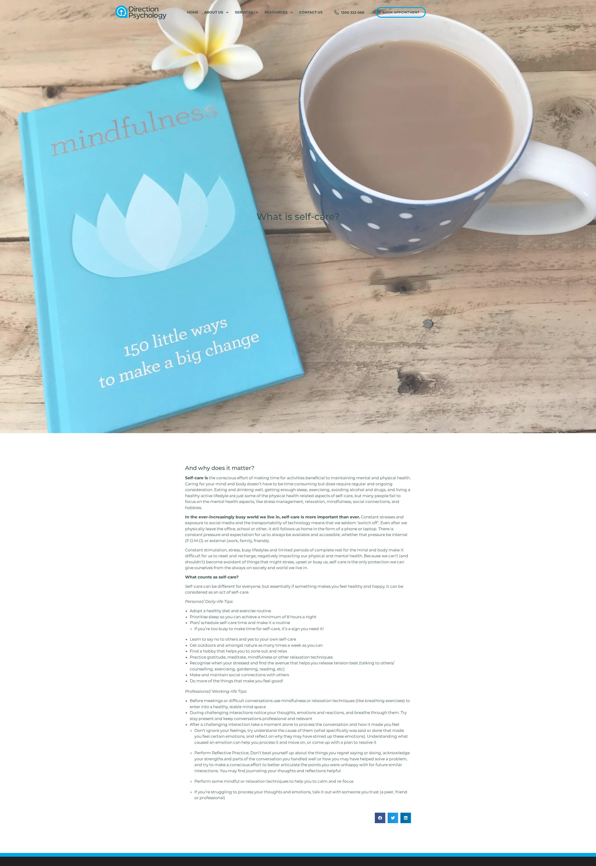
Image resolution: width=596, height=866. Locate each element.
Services (244, 12)
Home (192, 12)
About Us (213, 12)
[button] (380, 818)
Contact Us (311, 12)
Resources (276, 12)
